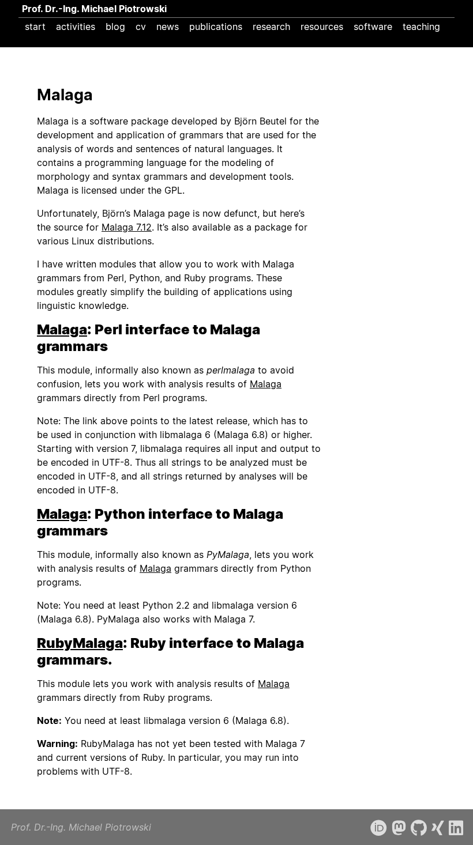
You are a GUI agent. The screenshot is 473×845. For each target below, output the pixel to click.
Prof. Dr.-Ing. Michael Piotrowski (94, 8)
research (271, 26)
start (35, 26)
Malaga (62, 329)
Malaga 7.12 (127, 227)
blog (115, 26)
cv (141, 26)
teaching (421, 26)
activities (75, 26)
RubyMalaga (80, 643)
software (373, 26)
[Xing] (437, 828)
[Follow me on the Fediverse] (399, 828)
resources (322, 26)
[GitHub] (419, 828)
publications (215, 26)
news (167, 26)
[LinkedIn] (456, 828)
